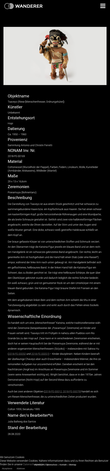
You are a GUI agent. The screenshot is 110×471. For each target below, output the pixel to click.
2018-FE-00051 (39, 353)
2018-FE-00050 (17, 353)
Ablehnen (21, 468)
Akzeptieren (7, 468)
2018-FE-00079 (71, 391)
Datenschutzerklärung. (36, 464)
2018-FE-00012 (53, 391)
